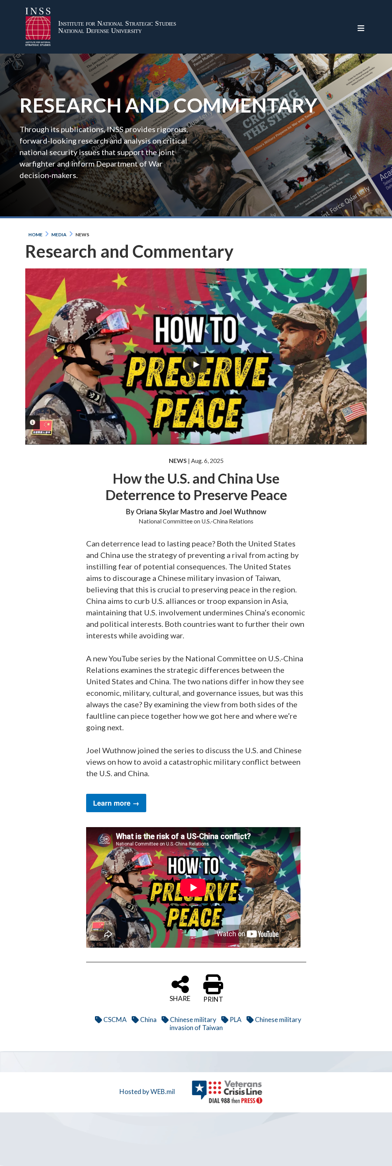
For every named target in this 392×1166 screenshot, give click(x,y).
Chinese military (193, 1020)
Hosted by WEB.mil (147, 1092)
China (148, 1020)
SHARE (180, 998)
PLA (236, 1020)
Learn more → (116, 803)
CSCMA (115, 1020)
